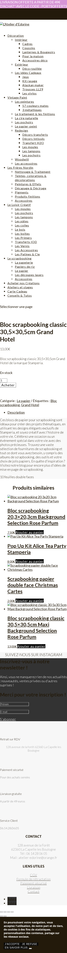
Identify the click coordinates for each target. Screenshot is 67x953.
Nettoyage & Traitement (32, 171)
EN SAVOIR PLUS (16, 947)
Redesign (21, 130)
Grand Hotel (30, 405)
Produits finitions (27, 196)
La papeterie (24, 262)
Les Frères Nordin (20, 167)
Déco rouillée (32, 68)
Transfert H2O (33, 143)
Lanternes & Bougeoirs (38, 52)
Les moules (30, 147)
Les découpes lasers (29, 275)
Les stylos (29, 93)
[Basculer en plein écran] (5, 911)
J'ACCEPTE (12, 944)
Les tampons (31, 151)
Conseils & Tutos (19, 295)
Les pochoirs (24, 122)
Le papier (21, 270)
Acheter (8, 385)
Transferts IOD (26, 242)
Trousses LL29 (32, 89)
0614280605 (7, 9)
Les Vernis (22, 246)
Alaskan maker (33, 85)
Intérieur (21, 39)
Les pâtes (21, 221)
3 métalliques (32, 110)
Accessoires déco (35, 60)
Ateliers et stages (20, 287)
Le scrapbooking (19, 258)
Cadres (27, 44)
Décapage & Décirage (30, 188)
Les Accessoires (26, 250)
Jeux (25, 77)
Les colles (22, 225)
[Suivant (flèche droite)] (5, 916)
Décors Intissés (33, 138)
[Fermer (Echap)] (12, 911)
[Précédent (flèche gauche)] (1, 916)
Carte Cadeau (17, 291)
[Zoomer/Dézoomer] (1, 911)
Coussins (28, 48)
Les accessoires (26, 163)
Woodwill (22, 159)
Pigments (21, 192)
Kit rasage (29, 81)
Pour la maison (33, 56)
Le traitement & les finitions (35, 114)
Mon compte (14, 15)
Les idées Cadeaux (28, 72)
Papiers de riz (25, 266)
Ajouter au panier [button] (29, 532)
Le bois (20, 229)
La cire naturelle (26, 118)
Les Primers (23, 237)
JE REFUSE (29, 944)
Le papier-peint (26, 126)
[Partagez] (8, 911)
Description (16, 412)
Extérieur (21, 64)
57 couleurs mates (35, 105)
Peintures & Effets (28, 184)
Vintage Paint (17, 97)
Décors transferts (35, 134)
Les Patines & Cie (27, 254)
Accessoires (23, 200)
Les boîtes (22, 233)
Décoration (15, 35)
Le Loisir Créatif (19, 204)
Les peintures (24, 101)
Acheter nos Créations (23, 283)
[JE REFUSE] (30, 948)
